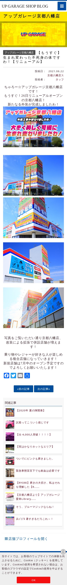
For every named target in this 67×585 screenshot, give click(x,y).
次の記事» (43, 389)
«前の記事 (23, 389)
